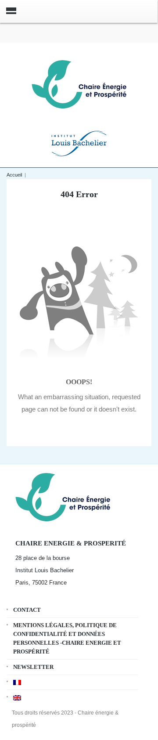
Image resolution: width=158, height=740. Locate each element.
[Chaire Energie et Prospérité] (79, 83)
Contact (27, 609)
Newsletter (33, 667)
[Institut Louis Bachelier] (79, 142)
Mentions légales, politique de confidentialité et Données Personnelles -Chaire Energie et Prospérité (67, 638)
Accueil (14, 174)
